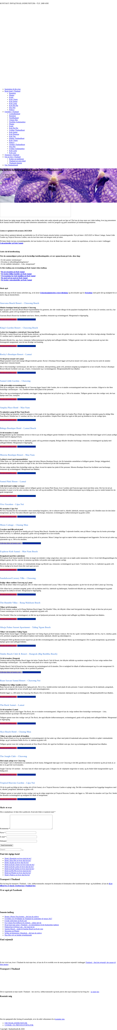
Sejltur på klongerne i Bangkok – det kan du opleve (23, 933)
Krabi (11, 97)
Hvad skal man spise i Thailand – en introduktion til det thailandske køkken (32, 925)
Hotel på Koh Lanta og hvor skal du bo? (19, 867)
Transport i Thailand (12, 155)
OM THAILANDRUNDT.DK (16, 1023)
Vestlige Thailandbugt (17, 144)
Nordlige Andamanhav (17, 122)
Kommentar (5, 829)
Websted (3, 841)
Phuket (11, 95)
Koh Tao (12, 136)
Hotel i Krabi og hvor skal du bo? (17, 863)
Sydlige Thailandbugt (17, 130)
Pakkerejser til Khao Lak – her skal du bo (20, 927)
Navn (2, 833)
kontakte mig (59, 1019)
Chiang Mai (13, 120)
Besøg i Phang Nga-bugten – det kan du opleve (22, 917)
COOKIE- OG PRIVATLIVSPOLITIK (19, 1025)
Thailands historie (15, 163)
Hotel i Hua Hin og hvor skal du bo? (18, 860)
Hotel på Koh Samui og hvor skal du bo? (19, 869)
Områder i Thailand (12, 112)
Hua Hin (12, 108)
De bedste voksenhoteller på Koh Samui (16, 280)
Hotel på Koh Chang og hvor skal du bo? (19, 865)
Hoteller (7, 179)
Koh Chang (13, 99)
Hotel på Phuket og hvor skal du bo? (18, 873)
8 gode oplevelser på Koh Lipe (16, 921)
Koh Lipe (12, 153)
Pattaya (11, 110)
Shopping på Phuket (12, 931)
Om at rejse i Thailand (13, 157)
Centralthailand (14, 114)
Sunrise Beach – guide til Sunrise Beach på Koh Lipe (24, 929)
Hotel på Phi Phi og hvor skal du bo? (18, 871)
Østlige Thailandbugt (16, 138)
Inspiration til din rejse (13, 89)
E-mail (3, 837)
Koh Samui (13, 101)
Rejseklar (89, 293)
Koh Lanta (13, 103)
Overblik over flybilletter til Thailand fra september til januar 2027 (28, 919)
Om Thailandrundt (11, 165)
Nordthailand (14, 118)
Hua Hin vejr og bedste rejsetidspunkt (18, 935)
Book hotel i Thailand (12, 91)
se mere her (95, 992)
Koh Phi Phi (13, 106)
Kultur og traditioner (16, 159)
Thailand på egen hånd (17, 161)
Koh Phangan (14, 134)
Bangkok (12, 93)
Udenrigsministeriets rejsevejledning (54, 293)
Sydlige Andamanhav (17, 149)
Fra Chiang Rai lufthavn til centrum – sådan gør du (23, 923)
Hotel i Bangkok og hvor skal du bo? (18, 858)
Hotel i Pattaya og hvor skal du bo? (17, 875)
